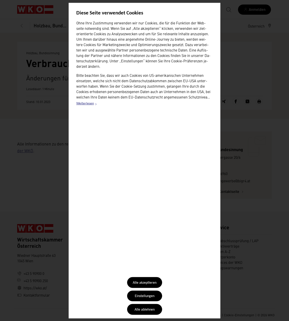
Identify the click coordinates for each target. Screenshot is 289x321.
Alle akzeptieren (144, 283)
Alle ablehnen (145, 309)
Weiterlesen (86, 104)
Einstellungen (144, 296)
